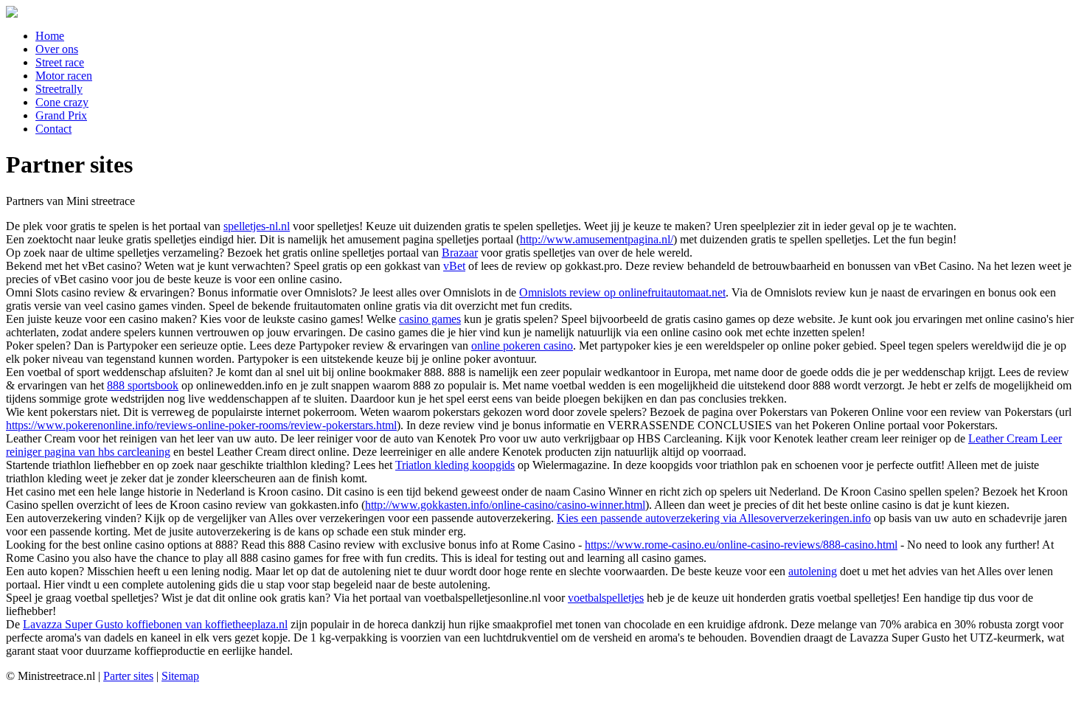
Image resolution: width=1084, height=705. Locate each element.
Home (49, 35)
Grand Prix (61, 115)
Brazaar (460, 252)
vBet (454, 266)
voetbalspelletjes (606, 597)
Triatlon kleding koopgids (455, 465)
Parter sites (128, 676)
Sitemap (180, 676)
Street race (59, 62)
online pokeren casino (522, 345)
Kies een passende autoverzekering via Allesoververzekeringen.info (714, 518)
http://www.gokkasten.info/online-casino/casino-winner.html (505, 505)
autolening (812, 571)
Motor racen (63, 75)
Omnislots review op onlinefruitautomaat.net (622, 292)
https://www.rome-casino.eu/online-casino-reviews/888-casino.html (741, 544)
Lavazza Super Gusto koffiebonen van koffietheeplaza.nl (155, 624)
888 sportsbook (142, 385)
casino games (430, 319)
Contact (53, 128)
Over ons (56, 49)
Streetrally (59, 89)
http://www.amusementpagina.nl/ (596, 239)
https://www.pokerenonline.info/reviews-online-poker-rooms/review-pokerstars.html (201, 425)
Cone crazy (61, 102)
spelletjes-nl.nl (256, 226)
